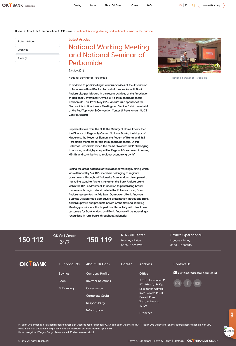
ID (186, 5)
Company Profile (97, 273)
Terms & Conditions (140, 341)
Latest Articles (26, 41)
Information (94, 310)
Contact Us (181, 264)
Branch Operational (186, 235)
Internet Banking (211, 5)
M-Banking (66, 288)
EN (180, 5)
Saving (77, 5)
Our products (69, 264)
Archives (23, 49)
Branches (145, 313)
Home (18, 31)
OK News (66, 31)
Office (143, 273)
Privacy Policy (162, 341)
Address (145, 264)
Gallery (22, 58)
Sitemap (179, 341)
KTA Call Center (133, 235)
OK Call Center (64, 236)
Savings (64, 273)
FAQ (149, 5)
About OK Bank (113, 5)
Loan (93, 5)
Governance (94, 288)
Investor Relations (98, 281)
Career (134, 5)
